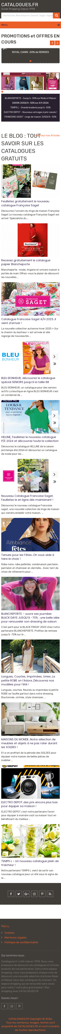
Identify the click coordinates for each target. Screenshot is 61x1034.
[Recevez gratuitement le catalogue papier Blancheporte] (30, 240)
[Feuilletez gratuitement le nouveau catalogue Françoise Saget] (30, 181)
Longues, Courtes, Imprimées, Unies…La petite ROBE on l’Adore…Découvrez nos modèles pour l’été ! (28, 680)
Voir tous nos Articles (47, 135)
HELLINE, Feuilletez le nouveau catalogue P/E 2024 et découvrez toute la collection (29, 439)
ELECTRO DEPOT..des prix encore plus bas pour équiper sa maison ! (29, 804)
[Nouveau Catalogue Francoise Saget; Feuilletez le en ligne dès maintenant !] (30, 475)
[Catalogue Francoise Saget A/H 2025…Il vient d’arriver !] (30, 299)
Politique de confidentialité (21, 942)
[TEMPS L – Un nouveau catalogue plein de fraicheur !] (30, 841)
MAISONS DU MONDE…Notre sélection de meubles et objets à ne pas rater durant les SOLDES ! (29, 743)
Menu (4, 24)
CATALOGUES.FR (19, 4)
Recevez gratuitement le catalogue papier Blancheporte (25, 262)
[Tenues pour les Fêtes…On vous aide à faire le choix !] (30, 534)
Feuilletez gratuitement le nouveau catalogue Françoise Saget (25, 203)
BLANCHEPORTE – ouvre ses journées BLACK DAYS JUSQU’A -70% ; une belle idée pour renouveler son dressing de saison (30, 617)
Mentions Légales (15, 937)
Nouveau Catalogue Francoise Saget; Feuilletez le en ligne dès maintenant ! (27, 498)
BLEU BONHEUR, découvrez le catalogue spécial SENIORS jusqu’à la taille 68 (28, 380)
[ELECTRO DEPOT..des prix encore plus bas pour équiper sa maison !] (30, 782)
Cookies (9, 932)
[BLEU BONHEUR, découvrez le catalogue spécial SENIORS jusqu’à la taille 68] (30, 358)
